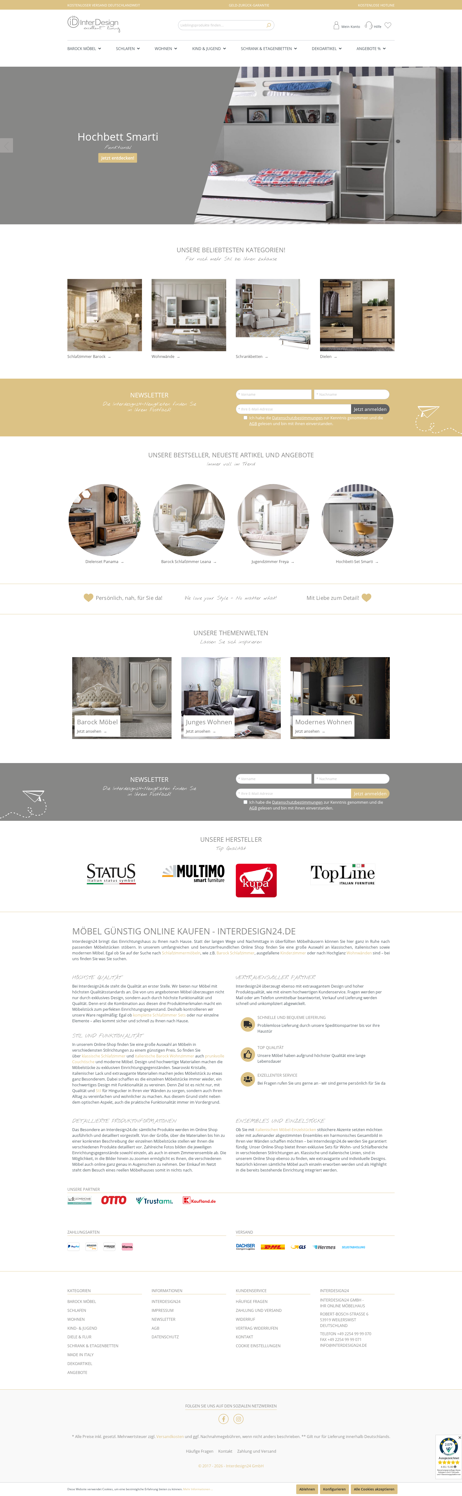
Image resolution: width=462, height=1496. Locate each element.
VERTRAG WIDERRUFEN (257, 1328)
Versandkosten (170, 1436)
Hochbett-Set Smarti (354, 561)
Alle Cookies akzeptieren (374, 1489)
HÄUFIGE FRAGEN (252, 1301)
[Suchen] (268, 25)
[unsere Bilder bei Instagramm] (238, 1419)
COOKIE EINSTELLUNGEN (258, 1345)
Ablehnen (307, 1489)
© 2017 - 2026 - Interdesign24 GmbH (231, 1466)
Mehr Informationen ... (198, 1489)
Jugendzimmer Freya (270, 561)
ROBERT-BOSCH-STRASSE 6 (344, 1314)
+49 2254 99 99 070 (354, 1333)
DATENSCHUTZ (165, 1337)
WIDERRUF (245, 1319)
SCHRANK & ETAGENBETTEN (92, 1345)
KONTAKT (244, 1337)
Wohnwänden (359, 953)
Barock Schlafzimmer (236, 953)
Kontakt (225, 1451)
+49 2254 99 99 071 (344, 1339)
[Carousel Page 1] (222, 221)
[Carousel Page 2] (228, 221)
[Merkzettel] (389, 25)
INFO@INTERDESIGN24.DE (343, 1345)
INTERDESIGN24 (166, 1301)
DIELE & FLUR (79, 1337)
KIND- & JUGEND (82, 1328)
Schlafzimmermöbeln (181, 953)
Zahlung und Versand (256, 1451)
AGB (253, 423)
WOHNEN (76, 1319)
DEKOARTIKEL (79, 1363)
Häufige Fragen (199, 1451)
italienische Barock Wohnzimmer (164, 1056)
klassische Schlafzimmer (104, 1056)
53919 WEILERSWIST (338, 1319)
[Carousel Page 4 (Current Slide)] (240, 221)
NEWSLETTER (163, 1319)
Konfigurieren (334, 1489)
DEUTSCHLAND (334, 1325)
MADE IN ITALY (80, 1354)
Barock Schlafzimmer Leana (186, 561)
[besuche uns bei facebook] (223, 1419)
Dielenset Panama (101, 561)
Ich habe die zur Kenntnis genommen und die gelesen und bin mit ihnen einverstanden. (316, 420)
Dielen (326, 356)
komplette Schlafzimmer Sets (159, 1015)
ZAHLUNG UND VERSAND (259, 1310)
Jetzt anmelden (370, 409)
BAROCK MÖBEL (81, 1301)
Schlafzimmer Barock (86, 356)
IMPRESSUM (162, 1310)
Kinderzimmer (293, 953)
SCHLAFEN (76, 1310)
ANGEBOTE (77, 1372)
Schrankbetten (249, 356)
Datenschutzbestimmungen (297, 418)
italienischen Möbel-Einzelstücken (285, 1129)
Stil (98, 1090)
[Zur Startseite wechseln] (93, 24)
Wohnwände (163, 356)
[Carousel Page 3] (234, 221)
